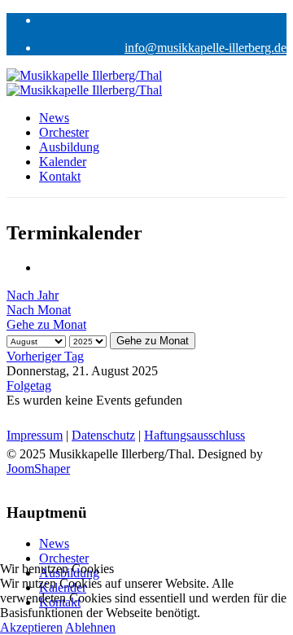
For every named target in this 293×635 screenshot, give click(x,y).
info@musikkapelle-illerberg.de (205, 48)
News (54, 118)
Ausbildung (69, 147)
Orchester (64, 132)
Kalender (62, 162)
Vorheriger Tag (45, 356)
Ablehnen (90, 627)
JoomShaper (38, 468)
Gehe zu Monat (46, 324)
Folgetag (29, 385)
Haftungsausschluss (194, 435)
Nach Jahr (33, 295)
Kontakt (60, 176)
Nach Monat (39, 310)
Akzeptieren (31, 627)
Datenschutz (103, 435)
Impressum (35, 435)
